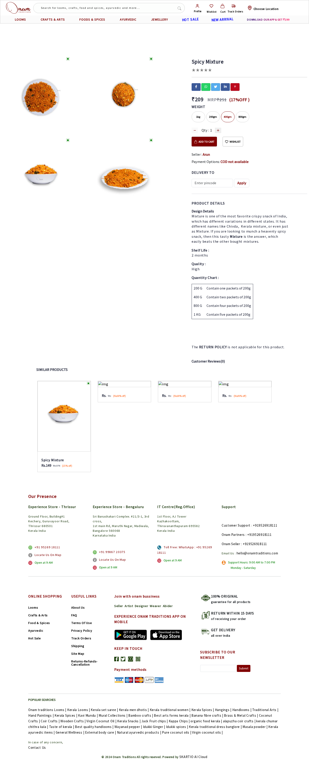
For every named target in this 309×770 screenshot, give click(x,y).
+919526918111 (265, 525)
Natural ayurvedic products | (139, 732)
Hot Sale (34, 638)
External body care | (100, 732)
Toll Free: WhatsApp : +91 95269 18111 (184, 550)
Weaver (155, 606)
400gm (228, 116)
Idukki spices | (177, 727)
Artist (129, 606)
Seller (118, 606)
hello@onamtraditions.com (257, 553)
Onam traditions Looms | (47, 710)
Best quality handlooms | (94, 727)
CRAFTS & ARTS (53, 19)
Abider (168, 606)
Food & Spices (39, 622)
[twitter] (215, 86)
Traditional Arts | (265, 710)
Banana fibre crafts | (207, 715)
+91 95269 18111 (47, 547)
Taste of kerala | (61, 727)
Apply (241, 183)
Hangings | (223, 710)
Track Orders (81, 638)
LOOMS (20, 19)
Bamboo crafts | (140, 715)
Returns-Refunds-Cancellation (84, 663)
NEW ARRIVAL (222, 19)
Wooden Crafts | (73, 721)
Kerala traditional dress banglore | (215, 727)
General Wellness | (70, 732)
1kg (198, 116)
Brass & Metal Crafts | (241, 715)
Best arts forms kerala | (172, 715)
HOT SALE (190, 19)
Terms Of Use (81, 622)
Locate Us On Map (48, 555)
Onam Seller (231, 544)
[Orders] (233, 6)
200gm (213, 116)
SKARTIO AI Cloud (193, 757)
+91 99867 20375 (112, 552)
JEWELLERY (159, 19)
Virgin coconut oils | (207, 732)
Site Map (77, 653)
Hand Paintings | (41, 715)
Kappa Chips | (179, 721)
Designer (141, 606)
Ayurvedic (35, 630)
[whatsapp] (205, 86)
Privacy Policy (81, 630)
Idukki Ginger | (154, 727)
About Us (78, 607)
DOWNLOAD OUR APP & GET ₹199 (268, 19)
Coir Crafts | (50, 721)
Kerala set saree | (104, 710)
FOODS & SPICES (92, 19)
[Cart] (222, 6)
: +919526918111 (259, 534)
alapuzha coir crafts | (239, 721)
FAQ (74, 615)
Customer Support (236, 525)
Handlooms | (242, 710)
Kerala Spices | (202, 710)
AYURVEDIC (128, 19)
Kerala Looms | (78, 710)
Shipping (77, 646)
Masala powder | (255, 727)
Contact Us (37, 747)
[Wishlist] (211, 6)
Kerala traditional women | (170, 710)
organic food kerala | (206, 721)
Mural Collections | (113, 715)
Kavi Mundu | (88, 715)
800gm (242, 116)
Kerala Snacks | (129, 721)
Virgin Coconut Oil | (101, 721)
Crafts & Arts (38, 615)
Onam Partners (233, 534)
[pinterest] (235, 86)
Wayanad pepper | (128, 727)
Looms (33, 607)
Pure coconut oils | (176, 732)
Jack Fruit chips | (154, 721)
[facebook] (196, 86)
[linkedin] (225, 86)
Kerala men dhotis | (134, 710)
